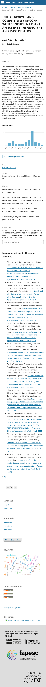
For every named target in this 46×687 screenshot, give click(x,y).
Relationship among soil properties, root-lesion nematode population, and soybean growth (24, 335)
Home (4, 8)
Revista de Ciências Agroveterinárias (20, 2)
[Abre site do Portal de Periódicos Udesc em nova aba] (23, 645)
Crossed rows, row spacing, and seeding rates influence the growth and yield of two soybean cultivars (25, 402)
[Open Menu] (2, 2)
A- (15, 488)
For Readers (8, 522)
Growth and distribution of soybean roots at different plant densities (25, 294)
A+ (8, 488)
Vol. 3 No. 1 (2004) (24, 8)
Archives (12, 8)
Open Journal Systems (12, 607)
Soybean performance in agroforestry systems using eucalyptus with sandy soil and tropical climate (25, 355)
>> (9, 477)
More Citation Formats (12, 242)
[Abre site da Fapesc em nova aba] (23, 662)
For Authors (8, 526)
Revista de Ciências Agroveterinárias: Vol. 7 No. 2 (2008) (25, 469)
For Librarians (8, 529)
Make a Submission (12, 540)
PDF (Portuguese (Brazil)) (15, 157)
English (6, 505)
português (8, 508)
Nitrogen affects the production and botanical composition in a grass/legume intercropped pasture (24, 463)
